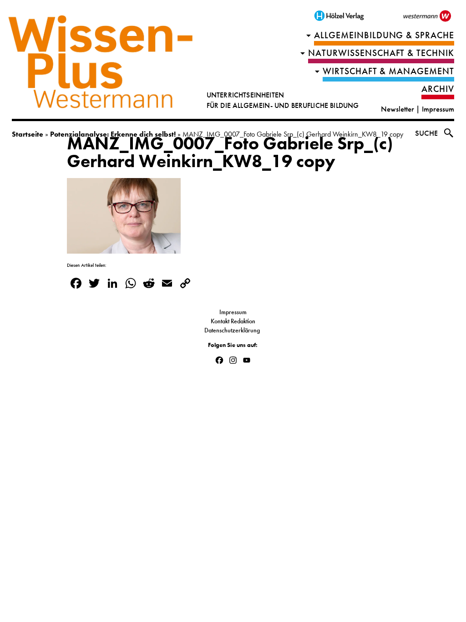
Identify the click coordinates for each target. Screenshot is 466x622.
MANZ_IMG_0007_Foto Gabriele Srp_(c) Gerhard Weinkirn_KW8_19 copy (230, 152)
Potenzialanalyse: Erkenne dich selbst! (113, 134)
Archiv (437, 89)
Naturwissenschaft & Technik (381, 53)
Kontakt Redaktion (233, 321)
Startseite (27, 134)
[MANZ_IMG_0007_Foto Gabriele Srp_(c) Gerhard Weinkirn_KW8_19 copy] (124, 248)
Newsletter (397, 109)
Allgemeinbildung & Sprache (384, 35)
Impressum (438, 109)
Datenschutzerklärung (232, 330)
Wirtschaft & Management (389, 71)
